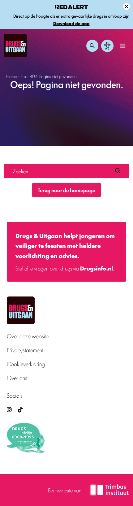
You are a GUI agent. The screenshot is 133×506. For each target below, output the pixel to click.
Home (11, 76)
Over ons (17, 378)
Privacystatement (25, 350)
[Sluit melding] (126, 6)
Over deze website (28, 336)
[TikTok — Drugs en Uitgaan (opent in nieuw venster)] (20, 409)
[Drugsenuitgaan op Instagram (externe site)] (9, 409)
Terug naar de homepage (66, 190)
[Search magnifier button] (118, 171)
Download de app (71, 23)
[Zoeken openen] (92, 46)
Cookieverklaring (26, 364)
